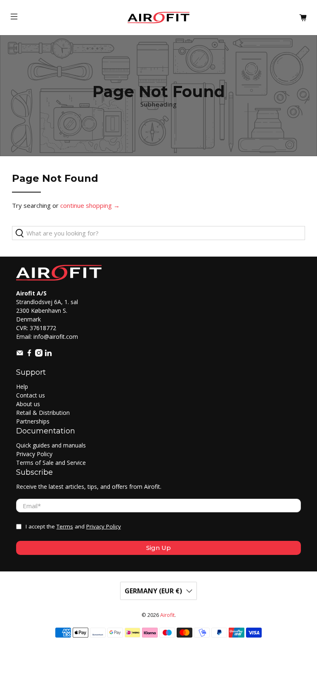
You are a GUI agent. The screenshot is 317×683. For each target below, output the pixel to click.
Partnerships (33, 421)
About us (28, 404)
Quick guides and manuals (51, 445)
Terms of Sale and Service (51, 462)
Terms (65, 526)
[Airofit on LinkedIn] (48, 354)
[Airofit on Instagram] (39, 354)
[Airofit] (158, 17)
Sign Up (158, 548)
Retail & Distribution (43, 412)
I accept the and (73, 526)
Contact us (30, 395)
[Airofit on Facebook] (29, 354)
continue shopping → (90, 205)
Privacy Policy (34, 454)
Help (22, 386)
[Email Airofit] (20, 354)
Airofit (167, 615)
